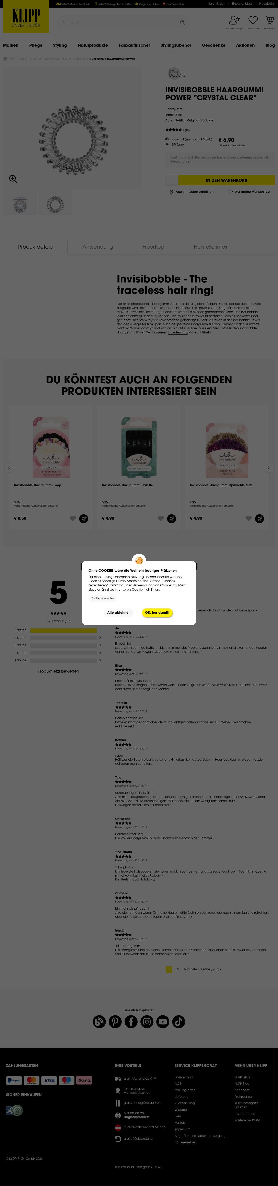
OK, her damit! (157, 612)
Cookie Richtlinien (145, 589)
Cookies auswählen (102, 598)
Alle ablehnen (118, 612)
